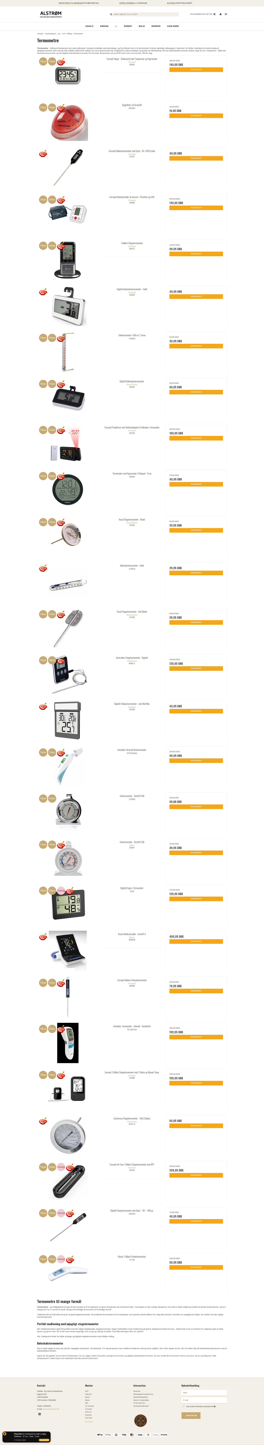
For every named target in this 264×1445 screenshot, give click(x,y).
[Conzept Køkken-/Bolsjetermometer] (68, 997)
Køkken (104, 26)
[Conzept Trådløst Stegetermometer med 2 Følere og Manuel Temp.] (68, 1089)
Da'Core (88, 1412)
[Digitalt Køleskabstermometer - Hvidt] (68, 306)
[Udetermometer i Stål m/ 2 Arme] (68, 352)
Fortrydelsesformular (141, 1406)
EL (116, 26)
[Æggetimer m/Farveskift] (68, 121)
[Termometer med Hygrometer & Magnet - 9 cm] (68, 490)
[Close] (50, 1432)
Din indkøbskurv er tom (201, 14)
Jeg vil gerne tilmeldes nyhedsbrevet (206, 1405)
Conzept (88, 1409)
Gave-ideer (173, 26)
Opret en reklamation (141, 1400)
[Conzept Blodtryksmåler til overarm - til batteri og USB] (68, 214)
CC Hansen (89, 1406)
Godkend (190, 1416)
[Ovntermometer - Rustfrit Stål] (68, 812)
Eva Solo (88, 1418)
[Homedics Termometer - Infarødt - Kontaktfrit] (68, 1043)
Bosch (87, 1397)
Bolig (142, 26)
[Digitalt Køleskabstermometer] (68, 398)
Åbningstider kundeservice (143, 1394)
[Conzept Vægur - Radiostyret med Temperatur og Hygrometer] (68, 75)
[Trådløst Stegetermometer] (68, 260)
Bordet (128, 26)
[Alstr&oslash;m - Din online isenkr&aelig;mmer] (51, 14)
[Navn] (204, 1393)
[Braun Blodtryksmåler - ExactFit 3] (68, 951)
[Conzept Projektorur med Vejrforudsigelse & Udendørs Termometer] (68, 444)
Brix (86, 1403)
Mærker (156, 26)
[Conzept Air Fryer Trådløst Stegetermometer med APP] (68, 1181)
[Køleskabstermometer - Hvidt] (68, 582)
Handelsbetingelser (140, 1397)
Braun (87, 1400)
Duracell (88, 1415)
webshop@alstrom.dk (51, 1409)
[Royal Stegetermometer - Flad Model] (68, 628)
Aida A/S (88, 1394)
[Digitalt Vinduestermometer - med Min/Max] (68, 720)
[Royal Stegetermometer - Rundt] (68, 536)
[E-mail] (204, 1400)
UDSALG (89, 26)
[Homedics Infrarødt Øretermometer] (68, 766)
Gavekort (136, 1391)
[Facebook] (40, 1414)
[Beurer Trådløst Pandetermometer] (68, 1273)
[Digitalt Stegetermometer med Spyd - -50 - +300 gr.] (68, 1227)
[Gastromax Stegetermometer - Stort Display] (68, 1135)
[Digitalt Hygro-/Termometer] (68, 905)
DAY (87, 1391)
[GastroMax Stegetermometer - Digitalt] (68, 674)
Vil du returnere (139, 1403)
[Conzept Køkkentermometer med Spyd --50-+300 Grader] (68, 168)
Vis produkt (196, 70)
